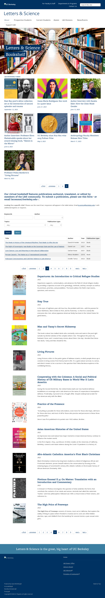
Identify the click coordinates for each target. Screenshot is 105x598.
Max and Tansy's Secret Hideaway (56, 326)
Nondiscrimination (10, 589)
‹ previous (52, 186)
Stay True (42, 301)
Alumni (56, 20)
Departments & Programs (67, 3)
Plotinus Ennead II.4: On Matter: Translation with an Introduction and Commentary (66, 481)
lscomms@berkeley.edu (25, 199)
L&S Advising (67, 570)
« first (44, 186)
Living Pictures (45, 351)
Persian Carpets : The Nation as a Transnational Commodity (26, 254)
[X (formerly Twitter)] (6, 561)
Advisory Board (68, 567)
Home (65, 557)
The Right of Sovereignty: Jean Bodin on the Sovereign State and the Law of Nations (34, 246)
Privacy (7, 591)
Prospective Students (23, 20)
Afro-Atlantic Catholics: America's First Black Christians (68, 454)
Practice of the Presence (50, 404)
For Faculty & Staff (48, 3)
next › (78, 268)
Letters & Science (21, 14)
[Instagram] (14, 561)
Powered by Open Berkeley (12, 584)
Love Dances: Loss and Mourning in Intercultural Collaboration (27, 250)
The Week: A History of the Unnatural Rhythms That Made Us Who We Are (31, 242)
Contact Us (73, 6)
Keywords (8, 214)
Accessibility (8, 586)
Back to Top (97, 584)
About (7, 20)
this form (88, 196)
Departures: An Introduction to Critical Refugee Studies (68, 276)
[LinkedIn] (10, 561)
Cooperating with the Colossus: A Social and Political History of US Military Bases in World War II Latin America (66, 379)
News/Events (82, 20)
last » (85, 268)
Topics (6, 221)
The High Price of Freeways (52, 504)
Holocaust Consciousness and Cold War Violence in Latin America (28, 259)
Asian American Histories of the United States (62, 429)
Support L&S (11, 25)
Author (37, 214)
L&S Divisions (67, 20)
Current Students (43, 20)
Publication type (54, 221)
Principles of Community (71, 574)
